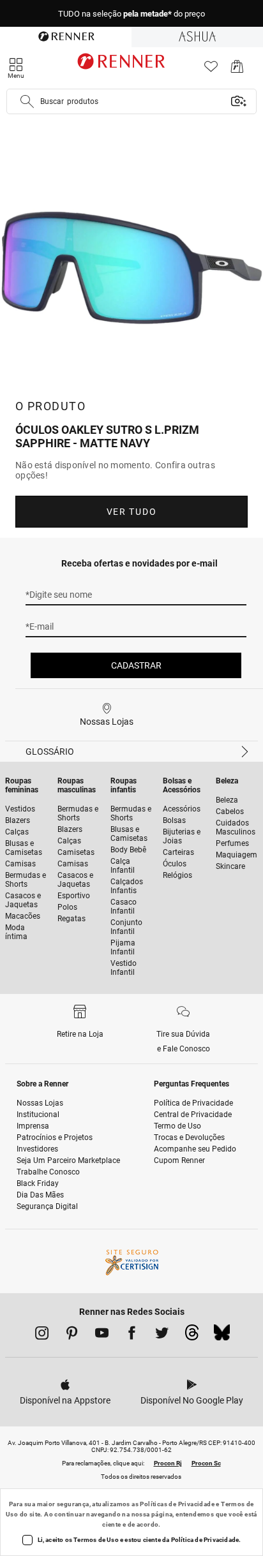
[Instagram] (42, 1335)
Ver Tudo (131, 512)
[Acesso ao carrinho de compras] (237, 70)
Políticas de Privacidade (177, 1504)
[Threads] (192, 1336)
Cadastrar (136, 665)
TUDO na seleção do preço (131, 14)
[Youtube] (102, 1335)
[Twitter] (162, 1335)
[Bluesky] (222, 1336)
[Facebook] (132, 1335)
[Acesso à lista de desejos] (211, 70)
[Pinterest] (72, 1335)
